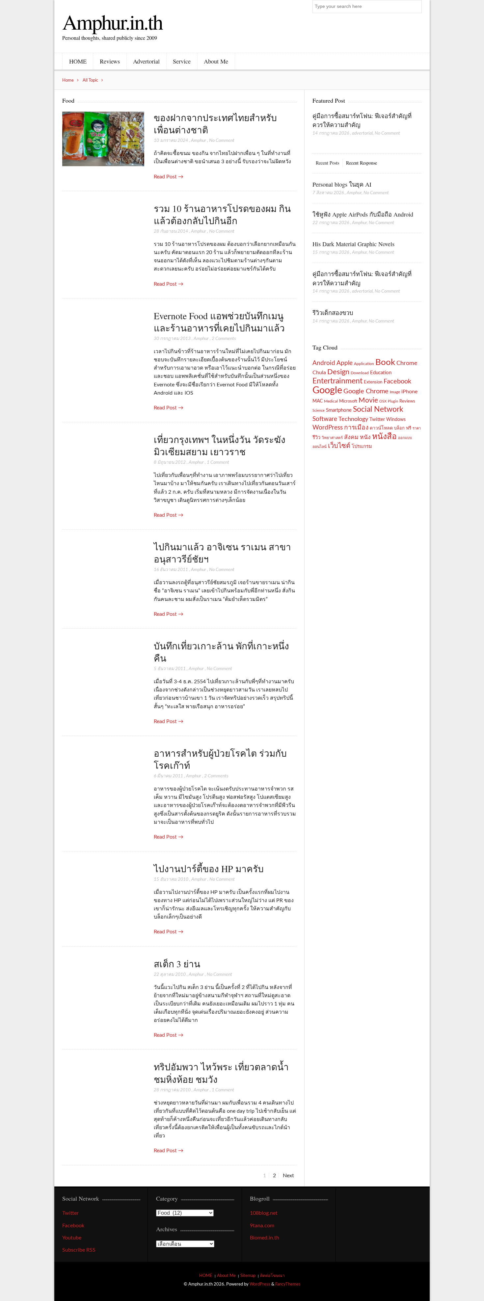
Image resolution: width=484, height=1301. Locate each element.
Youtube (71, 1237)
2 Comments (224, 338)
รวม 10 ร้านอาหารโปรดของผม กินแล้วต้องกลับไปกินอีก (222, 214)
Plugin (393, 401)
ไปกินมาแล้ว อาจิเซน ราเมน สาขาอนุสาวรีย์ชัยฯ (222, 552)
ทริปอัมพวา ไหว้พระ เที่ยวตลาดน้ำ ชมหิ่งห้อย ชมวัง (221, 1072)
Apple (344, 363)
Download (360, 373)
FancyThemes (288, 1284)
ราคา (417, 428)
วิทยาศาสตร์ (332, 438)
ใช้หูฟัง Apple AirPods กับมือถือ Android (362, 214)
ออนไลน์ (319, 447)
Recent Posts (327, 163)
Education (380, 372)
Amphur (198, 140)
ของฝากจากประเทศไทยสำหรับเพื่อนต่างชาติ (215, 123)
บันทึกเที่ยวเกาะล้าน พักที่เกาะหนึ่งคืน (221, 651)
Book (385, 362)
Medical (331, 401)
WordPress (327, 428)
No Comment (221, 140)
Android (323, 363)
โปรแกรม (362, 446)
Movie (368, 400)
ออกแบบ (405, 438)
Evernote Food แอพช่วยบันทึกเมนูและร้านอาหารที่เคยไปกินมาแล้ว (219, 321)
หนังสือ (384, 436)
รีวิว (316, 437)
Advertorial (146, 61)
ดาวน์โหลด (381, 428)
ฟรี (408, 428)
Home (68, 80)
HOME (78, 61)
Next (288, 1175)
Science (318, 410)
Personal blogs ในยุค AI (341, 184)
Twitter (377, 419)
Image (395, 392)
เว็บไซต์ (339, 446)
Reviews (110, 61)
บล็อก (399, 428)
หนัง (365, 437)
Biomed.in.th (264, 1237)
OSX (383, 401)
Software (324, 419)
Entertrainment (337, 381)
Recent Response (361, 163)
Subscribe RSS (78, 1250)
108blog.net (264, 1213)
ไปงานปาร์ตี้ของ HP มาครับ (209, 868)
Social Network (378, 409)
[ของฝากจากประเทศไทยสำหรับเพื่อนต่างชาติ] (103, 139)
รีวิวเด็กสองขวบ (332, 313)
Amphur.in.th (112, 21)
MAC (317, 401)
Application (364, 364)
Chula (319, 372)
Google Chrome (366, 391)
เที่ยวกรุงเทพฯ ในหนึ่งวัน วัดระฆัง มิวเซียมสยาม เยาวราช (219, 445)
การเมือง (356, 428)
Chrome (406, 363)
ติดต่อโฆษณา (272, 1276)
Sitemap (247, 1276)
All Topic (90, 80)
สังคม (351, 437)
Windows (396, 419)
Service (182, 61)
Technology (353, 419)
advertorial (362, 133)
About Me (216, 61)
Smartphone (339, 410)
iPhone (409, 391)
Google (327, 390)
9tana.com (262, 1225)
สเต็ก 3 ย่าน (177, 963)
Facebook (397, 381)
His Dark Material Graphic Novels (353, 244)
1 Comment (218, 462)
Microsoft (348, 401)
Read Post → (168, 176)
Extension (373, 382)
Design (338, 372)
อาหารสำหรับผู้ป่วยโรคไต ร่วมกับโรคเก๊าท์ (220, 759)
